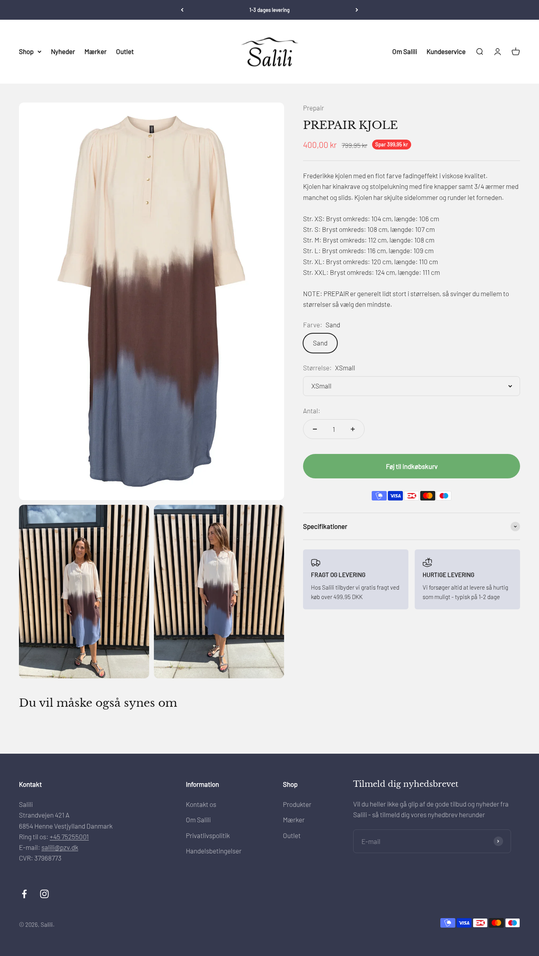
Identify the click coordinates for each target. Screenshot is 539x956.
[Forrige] (182, 10)
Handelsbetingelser (213, 851)
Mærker (95, 51)
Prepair (313, 108)
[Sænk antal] (314, 429)
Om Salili (404, 51)
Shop (26, 51)
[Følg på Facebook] (24, 894)
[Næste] (357, 10)
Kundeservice (446, 51)
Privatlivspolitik (208, 835)
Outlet (125, 51)
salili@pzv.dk (59, 847)
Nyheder (63, 51)
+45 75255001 (69, 836)
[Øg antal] (352, 429)
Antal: (311, 411)
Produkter (297, 804)
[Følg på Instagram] (44, 894)
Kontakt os (201, 804)
